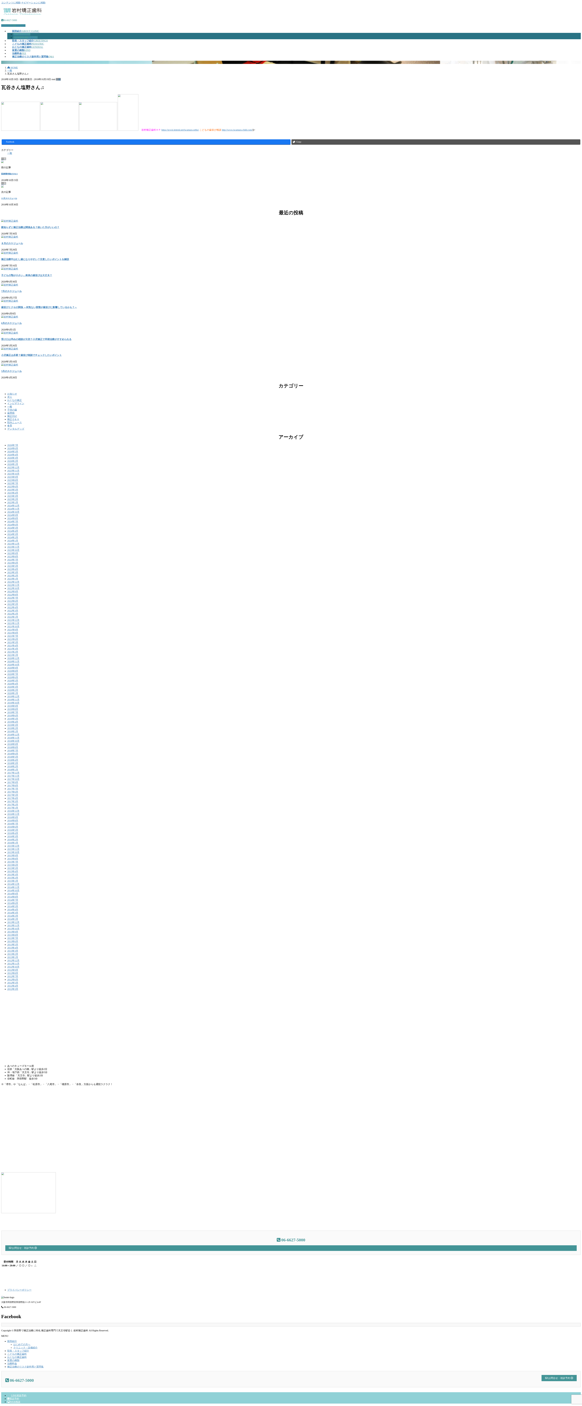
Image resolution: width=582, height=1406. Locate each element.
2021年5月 (12, 642)
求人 (9, 397)
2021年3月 (12, 648)
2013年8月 (12, 935)
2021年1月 (12, 655)
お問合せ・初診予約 (14, 25)
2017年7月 (12, 788)
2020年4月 (12, 683)
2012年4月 (12, 986)
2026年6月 (12, 448)
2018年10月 (13, 741)
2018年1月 (12, 769)
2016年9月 (12, 817)
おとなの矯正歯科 (17, 1357)
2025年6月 (12, 486)
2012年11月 (13, 963)
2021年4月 (12, 645)
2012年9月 (12, 970)
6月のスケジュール (11, 323)
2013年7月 (12, 938)
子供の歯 (12, 409)
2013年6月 (12, 941)
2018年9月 (12, 744)
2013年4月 (12, 947)
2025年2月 (12, 499)
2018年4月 (12, 760)
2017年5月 (12, 795)
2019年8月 (12, 709)
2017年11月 (13, 776)
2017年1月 (12, 808)
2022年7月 (12, 598)
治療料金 (12, 1363)
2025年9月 (12, 477)
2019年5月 (12, 718)
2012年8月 (12, 973)
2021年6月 (12, 639)
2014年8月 (12, 897)
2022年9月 (12, 591)
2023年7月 (12, 559)
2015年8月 (12, 858)
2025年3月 (12, 496)
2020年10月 (13, 664)
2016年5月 (12, 830)
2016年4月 (12, 833)
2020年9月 (12, 668)
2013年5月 (12, 944)
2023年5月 (12, 566)
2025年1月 (12, 502)
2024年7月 (12, 521)
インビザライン (15, 403)
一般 (58, 79)
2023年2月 (12, 575)
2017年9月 (12, 782)
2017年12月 (13, 773)
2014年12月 (13, 884)
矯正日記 (12, 416)
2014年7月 (12, 900)
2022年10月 (13, 588)
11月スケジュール (9, 198)
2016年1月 (12, 843)
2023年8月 (12, 556)
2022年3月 (12, 610)
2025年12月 (13, 467)
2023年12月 (13, 544)
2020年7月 (12, 674)
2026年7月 (12, 445)
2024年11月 (13, 509)
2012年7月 (12, 976)
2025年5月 (12, 489)
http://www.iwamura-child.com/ (237, 130)
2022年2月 (12, 614)
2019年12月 (13, 696)
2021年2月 (12, 652)
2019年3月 (12, 725)
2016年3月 (12, 836)
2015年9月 (12, 855)
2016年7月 (12, 823)
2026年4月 (12, 454)
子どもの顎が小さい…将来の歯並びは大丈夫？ (26, 275)
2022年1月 (12, 617)
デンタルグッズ (15, 429)
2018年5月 (12, 757)
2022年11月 (13, 585)
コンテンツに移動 (11, 2)
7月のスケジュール (11, 291)
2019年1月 (12, 731)
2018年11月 (13, 738)
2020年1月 (12, 693)
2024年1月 (12, 540)
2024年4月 (12, 531)
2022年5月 (12, 604)
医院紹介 (12, 1341)
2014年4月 (12, 909)
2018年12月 (13, 734)
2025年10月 (13, 474)
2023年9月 (12, 553)
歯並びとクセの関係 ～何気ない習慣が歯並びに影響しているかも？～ (39, 307)
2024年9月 (12, 515)
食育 (9, 425)
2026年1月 (12, 464)
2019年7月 (12, 712)
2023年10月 (13, 550)
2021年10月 (13, 626)
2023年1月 (12, 579)
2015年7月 (12, 862)
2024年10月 (13, 512)
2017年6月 (12, 792)
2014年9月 (12, 893)
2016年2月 (12, 839)
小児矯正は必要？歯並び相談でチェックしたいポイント (31, 355)
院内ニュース (14, 422)
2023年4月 (12, 569)
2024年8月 (12, 518)
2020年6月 (12, 677)
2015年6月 (12, 865)
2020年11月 (13, 661)
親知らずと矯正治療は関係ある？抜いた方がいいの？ (30, 227)
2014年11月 (13, 887)
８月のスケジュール (12, 243)
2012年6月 (12, 979)
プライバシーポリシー (19, 1290)
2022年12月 (13, 582)
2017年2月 (12, 804)
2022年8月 (12, 594)
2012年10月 (13, 967)
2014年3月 (12, 912)
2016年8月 (12, 820)
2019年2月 (12, 728)
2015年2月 (12, 877)
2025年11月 (13, 470)
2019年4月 (12, 722)
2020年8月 (12, 671)
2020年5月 (12, 680)
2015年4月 (12, 871)
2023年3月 (12, 572)
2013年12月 (13, 922)
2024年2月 (12, 537)
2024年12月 (13, 505)
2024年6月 (12, 524)
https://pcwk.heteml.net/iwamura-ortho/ (180, 130)
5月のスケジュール (11, 371)
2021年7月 (12, 636)
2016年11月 (13, 814)
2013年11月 (13, 925)
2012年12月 (13, 960)
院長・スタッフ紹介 (18, 1351)
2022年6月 (12, 601)
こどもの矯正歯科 (17, 1354)
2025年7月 (12, 483)
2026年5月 (12, 451)
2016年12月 (13, 811)
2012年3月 (12, 989)
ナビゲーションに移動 (33, 2)
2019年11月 (13, 699)
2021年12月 (13, 620)
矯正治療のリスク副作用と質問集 (25, 1366)
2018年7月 (12, 750)
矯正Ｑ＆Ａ (13, 419)
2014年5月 (12, 906)
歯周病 (11, 413)
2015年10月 (13, 852)
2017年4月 (12, 798)
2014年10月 (13, 890)
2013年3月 (12, 951)
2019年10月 (13, 703)
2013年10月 (13, 928)
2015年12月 (13, 846)
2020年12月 (13, 658)
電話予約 (14, 1398)
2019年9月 (12, 706)
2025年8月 (12, 480)
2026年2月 (12, 461)
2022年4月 (12, 607)
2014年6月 (12, 903)
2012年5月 (12, 982)
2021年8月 (12, 633)
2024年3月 (12, 534)
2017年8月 (12, 785)
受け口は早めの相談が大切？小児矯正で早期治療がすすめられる (36, 339)
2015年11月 (13, 849)
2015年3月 (12, 874)
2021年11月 (13, 623)
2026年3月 (12, 458)
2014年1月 (12, 919)
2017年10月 (13, 779)
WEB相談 (15, 1402)
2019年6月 (12, 715)
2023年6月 (12, 563)
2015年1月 (12, 881)
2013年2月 (12, 954)
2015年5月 (12, 868)
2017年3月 (12, 801)
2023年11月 (13, 547)
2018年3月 (12, 763)
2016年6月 (12, 827)
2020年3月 (12, 687)
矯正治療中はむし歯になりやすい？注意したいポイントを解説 (35, 259)
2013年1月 (12, 957)
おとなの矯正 (14, 400)
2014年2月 (12, 916)
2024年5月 (12, 528)
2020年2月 (12, 690)
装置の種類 (13, 1360)
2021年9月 (12, 629)
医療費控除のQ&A (9, 174)
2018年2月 (12, 766)
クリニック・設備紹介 (25, 37)
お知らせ (12, 394)
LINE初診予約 (18, 1395)
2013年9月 (12, 932)
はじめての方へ (21, 34)
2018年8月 (12, 747)
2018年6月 (12, 753)
